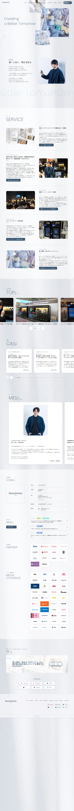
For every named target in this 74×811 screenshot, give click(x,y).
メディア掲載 (39, 526)
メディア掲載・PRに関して (46, 145)
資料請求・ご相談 (55, 664)
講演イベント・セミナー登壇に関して (48, 209)
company (50, 2)
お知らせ (38, 518)
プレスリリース (46, 518)
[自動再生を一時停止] (38, 328)
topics (35, 2)
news (55, 2)
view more (10, 527)
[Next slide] (43, 328)
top (25, 2)
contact (67, 2)
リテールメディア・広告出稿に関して (16, 239)
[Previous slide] (31, 328)
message (44, 2)
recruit (60, 2)
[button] (7, 377)
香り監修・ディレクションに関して (48, 268)
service (30, 2)
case (39, 2)
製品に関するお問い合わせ (13, 180)
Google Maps (40, 499)
